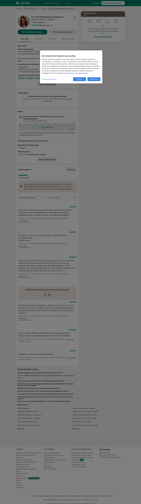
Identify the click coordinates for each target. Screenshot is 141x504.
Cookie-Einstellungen (49, 79)
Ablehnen (79, 79)
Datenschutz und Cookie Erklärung (77, 73)
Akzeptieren (94, 79)
